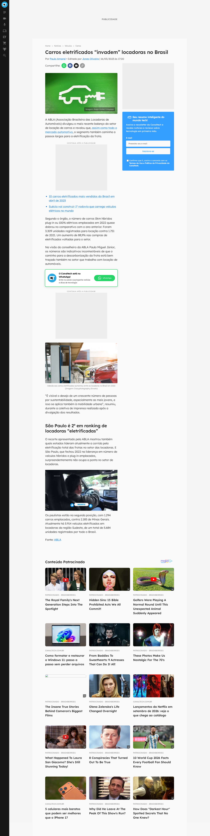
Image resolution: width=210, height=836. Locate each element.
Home (47, 46)
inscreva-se (148, 151)
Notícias (57, 46)
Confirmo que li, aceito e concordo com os (149, 163)
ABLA (57, 539)
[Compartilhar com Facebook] (70, 65)
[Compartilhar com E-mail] (76, 65)
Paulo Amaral (58, 58)
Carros (78, 46)
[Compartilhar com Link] (82, 65)
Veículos (68, 46)
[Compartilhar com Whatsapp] (63, 65)
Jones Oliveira (90, 58)
